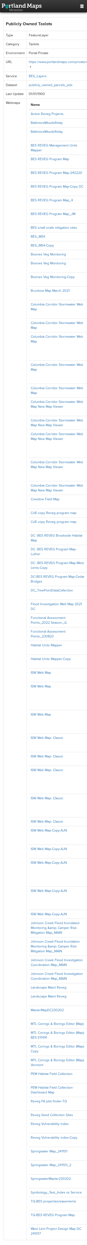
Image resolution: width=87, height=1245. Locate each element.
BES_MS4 (38, 237)
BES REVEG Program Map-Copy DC (57, 186)
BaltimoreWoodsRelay (47, 123)
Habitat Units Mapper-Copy (51, 659)
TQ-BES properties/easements (53, 1201)
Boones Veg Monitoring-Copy (53, 277)
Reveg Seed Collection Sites (52, 1115)
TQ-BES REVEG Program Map (53, 1215)
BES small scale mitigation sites (54, 228)
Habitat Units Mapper (46, 645)
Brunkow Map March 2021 (50, 291)
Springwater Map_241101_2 (51, 1165)
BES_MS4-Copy (42, 245)
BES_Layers (38, 76)
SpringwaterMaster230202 (51, 1179)
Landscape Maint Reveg (48, 987)
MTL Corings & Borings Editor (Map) (57, 1024)
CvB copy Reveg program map (53, 513)
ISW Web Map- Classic (47, 738)
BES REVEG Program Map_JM (53, 214)
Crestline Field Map (45, 499)
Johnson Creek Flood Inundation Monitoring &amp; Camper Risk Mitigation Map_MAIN (55, 928)
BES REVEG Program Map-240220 (56, 173)
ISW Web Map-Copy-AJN (49, 830)
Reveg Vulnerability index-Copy (54, 1138)
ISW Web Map (41, 673)
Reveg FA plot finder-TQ (49, 1101)
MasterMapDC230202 (47, 1010)
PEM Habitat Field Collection (51, 1074)
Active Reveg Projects (47, 114)
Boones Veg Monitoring (48, 254)
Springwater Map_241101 (49, 1151)
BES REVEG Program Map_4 (52, 200)
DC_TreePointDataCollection (52, 590)
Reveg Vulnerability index (50, 1124)
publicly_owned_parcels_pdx (50, 85)
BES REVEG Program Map (50, 159)
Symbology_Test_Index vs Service (56, 1192)
